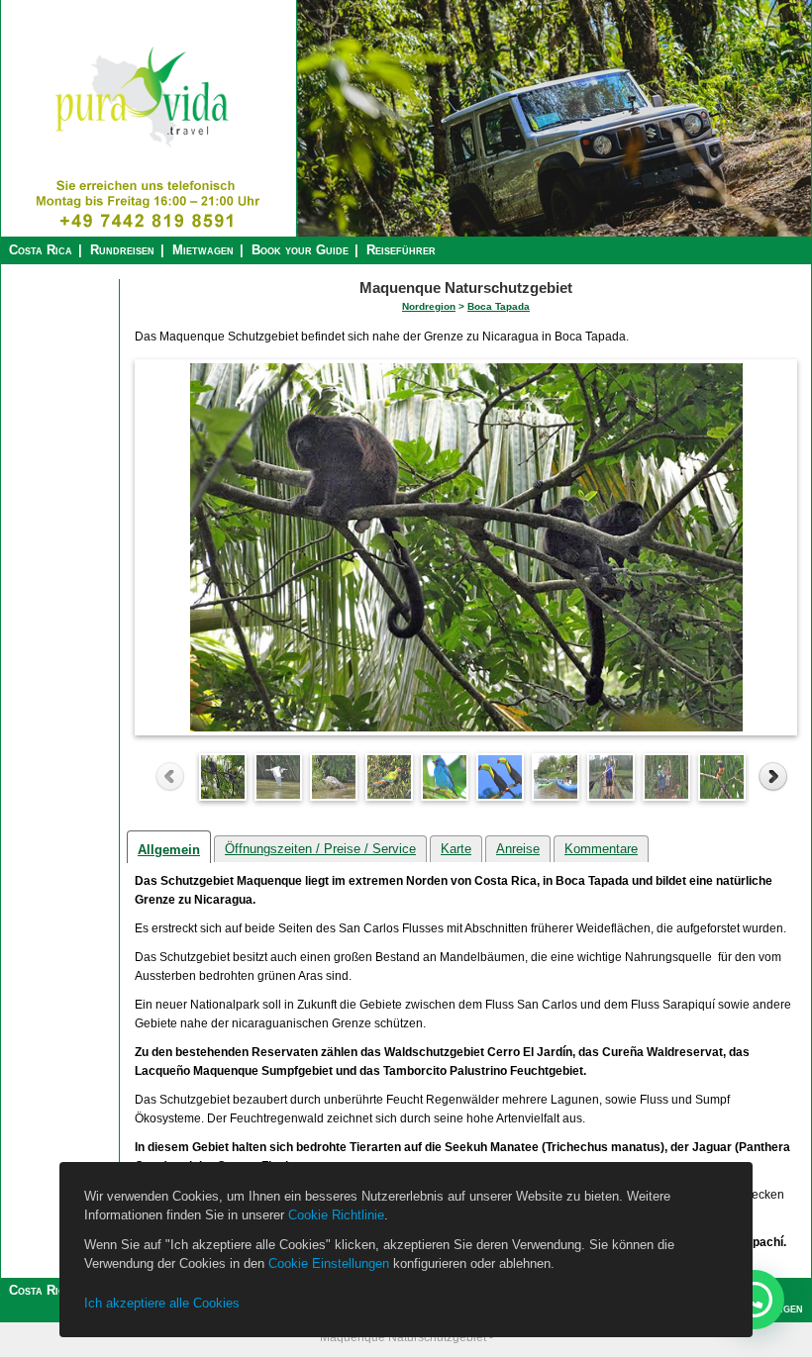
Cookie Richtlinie (336, 1215)
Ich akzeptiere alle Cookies (162, 1303)
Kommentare (601, 848)
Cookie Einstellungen (328, 1263)
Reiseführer (401, 249)
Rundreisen (122, 249)
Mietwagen (203, 249)
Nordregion (429, 306)
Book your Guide (300, 249)
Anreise (518, 848)
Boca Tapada (498, 306)
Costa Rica (40, 249)
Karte (456, 848)
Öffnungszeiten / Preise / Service (320, 848)
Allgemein (169, 849)
